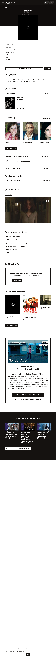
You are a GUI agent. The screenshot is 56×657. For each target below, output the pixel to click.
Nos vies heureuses (29, 317)
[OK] (28, 654)
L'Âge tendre (17, 374)
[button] (47, 201)
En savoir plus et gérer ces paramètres (15, 651)
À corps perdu (10, 316)
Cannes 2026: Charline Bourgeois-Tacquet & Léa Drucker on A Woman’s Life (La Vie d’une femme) (11, 438)
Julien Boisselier (28, 142)
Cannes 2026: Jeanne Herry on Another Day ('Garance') (27, 435)
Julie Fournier (45, 142)
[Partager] (45, 68)
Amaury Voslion (10, 44)
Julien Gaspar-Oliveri (35, 374)
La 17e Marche (45, 307)
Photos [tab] (9, 194)
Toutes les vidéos (24, 448)
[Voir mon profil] (51, 2)
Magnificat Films (10, 49)
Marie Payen (9, 142)
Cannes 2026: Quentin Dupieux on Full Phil (43, 434)
